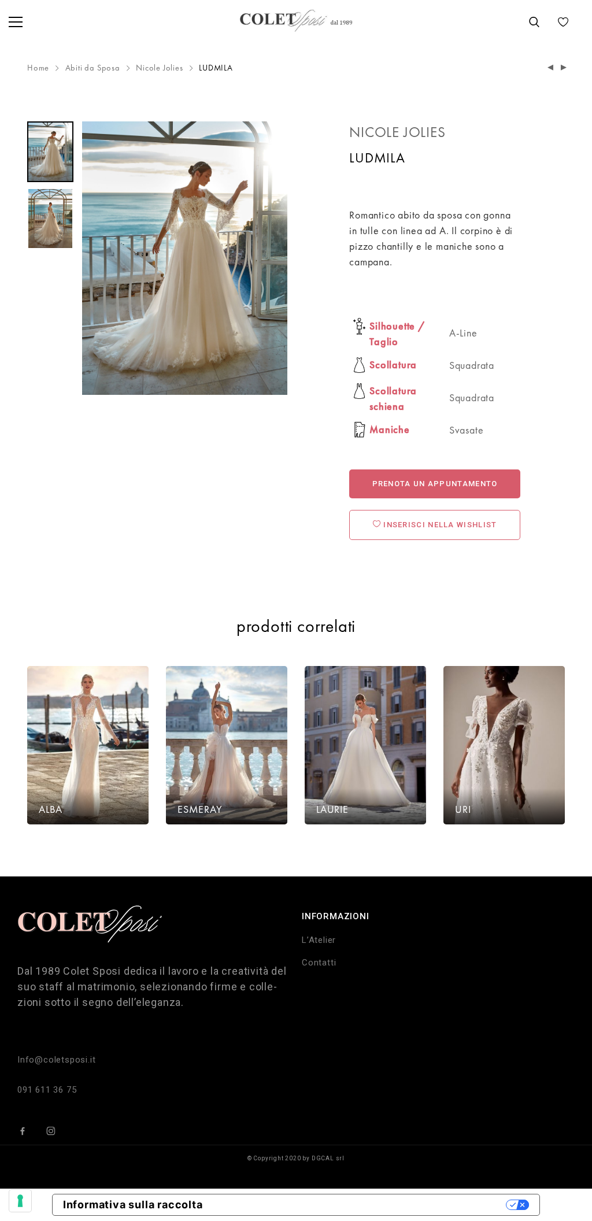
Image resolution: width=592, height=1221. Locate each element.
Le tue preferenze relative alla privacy (361, 1204)
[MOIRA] (550, 68)
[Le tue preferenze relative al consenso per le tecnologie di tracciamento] (20, 1201)
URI (463, 809)
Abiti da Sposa (92, 67)
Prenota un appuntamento (435, 483)
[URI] (504, 745)
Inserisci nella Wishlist (439, 524)
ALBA (50, 809)
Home (38, 67)
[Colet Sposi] (295, 22)
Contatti (319, 962)
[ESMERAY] (226, 745)
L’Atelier (319, 940)
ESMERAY (200, 809)
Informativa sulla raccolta (133, 1204)
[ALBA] (88, 745)
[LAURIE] (365, 745)
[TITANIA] (563, 68)
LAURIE (332, 809)
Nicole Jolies (159, 67)
